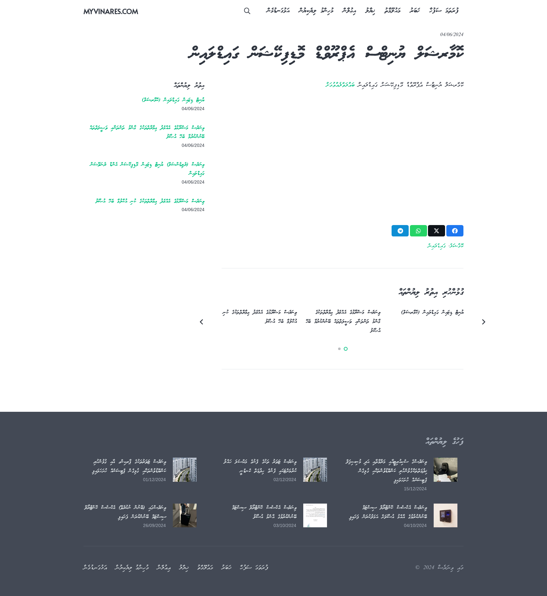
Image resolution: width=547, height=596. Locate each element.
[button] (247, 11)
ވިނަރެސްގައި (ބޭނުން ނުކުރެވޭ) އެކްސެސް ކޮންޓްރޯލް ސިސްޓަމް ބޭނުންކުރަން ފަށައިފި (125, 512)
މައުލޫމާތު (205, 568)
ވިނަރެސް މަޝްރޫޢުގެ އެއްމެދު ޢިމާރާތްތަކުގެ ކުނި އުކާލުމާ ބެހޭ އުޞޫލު (150, 201)
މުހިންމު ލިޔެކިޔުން (132, 568)
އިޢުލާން (164, 568)
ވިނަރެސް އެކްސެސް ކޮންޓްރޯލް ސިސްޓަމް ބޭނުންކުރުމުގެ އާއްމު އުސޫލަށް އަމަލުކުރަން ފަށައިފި (388, 512)
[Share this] (454, 230)
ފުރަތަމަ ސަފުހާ (254, 568)
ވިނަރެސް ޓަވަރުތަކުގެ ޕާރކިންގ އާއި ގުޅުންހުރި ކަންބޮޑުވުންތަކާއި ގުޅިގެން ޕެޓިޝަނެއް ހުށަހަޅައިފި (129, 466)
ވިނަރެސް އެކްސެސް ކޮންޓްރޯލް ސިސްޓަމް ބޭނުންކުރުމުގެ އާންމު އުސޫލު (264, 512)
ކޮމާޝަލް (456, 246)
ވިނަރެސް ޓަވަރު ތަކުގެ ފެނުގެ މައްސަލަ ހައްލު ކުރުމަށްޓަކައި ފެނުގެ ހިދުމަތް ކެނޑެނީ (260, 466)
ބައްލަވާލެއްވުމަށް (340, 85)
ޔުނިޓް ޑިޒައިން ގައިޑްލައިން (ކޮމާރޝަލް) (173, 100)
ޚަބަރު (226, 568)
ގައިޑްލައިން (437, 246)
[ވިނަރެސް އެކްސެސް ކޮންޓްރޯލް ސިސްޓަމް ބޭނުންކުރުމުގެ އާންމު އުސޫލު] (315, 515)
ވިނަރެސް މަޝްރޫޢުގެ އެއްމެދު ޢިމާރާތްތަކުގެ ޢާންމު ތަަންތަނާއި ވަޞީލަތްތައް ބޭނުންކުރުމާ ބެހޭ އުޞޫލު (343, 321)
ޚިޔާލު (184, 568)
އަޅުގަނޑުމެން (95, 568)
